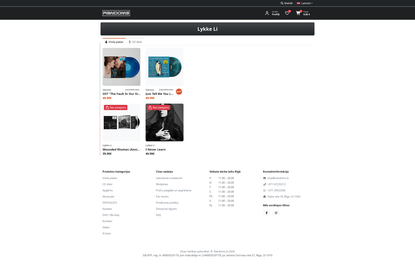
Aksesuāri (108, 196)
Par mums (162, 196)
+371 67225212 (276, 184)
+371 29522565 (276, 190)
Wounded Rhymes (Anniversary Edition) (121, 149)
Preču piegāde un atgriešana (173, 190)
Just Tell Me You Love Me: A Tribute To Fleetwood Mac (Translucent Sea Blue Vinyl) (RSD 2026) (160, 93)
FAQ (158, 215)
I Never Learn (156, 149)
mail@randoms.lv (278, 178)
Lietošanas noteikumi (169, 178)
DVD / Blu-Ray (110, 215)
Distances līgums (166, 209)
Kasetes (107, 209)
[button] (305, 3)
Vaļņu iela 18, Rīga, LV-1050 (283, 196)
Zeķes (106, 227)
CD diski (107, 184)
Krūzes (106, 233)
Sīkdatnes (162, 184)
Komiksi (107, 221)
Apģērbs (107, 190)
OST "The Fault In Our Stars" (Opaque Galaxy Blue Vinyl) (121, 93)
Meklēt (288, 3)
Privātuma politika (167, 202)
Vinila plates (109, 178)
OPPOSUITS (109, 202)
